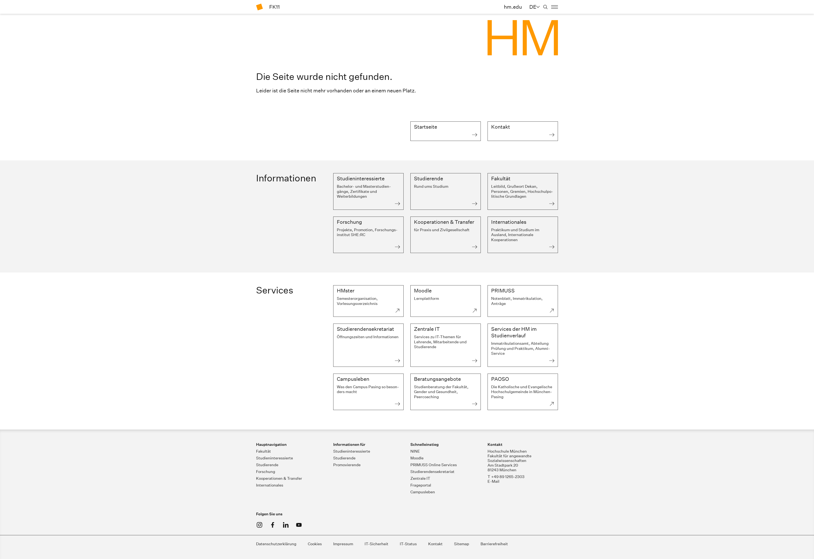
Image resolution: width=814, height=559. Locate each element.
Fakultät (263, 451)
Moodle (417, 458)
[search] (545, 7)
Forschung (265, 471)
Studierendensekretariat (432, 471)
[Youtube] (298, 524)
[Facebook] (272, 524)
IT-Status (408, 544)
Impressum (343, 544)
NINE (415, 451)
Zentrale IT (420, 478)
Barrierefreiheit (494, 544)
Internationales (269, 485)
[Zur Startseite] (259, 7)
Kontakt (435, 544)
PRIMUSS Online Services (433, 465)
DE (532, 7)
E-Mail (493, 481)
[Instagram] (259, 524)
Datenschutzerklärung (276, 544)
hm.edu (513, 7)
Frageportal (420, 485)
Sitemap (461, 544)
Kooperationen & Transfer (279, 478)
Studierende (267, 465)
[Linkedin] (285, 524)
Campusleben (422, 492)
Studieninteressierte (274, 458)
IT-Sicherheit (376, 544)
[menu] (554, 7)
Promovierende (347, 465)
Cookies (315, 544)
